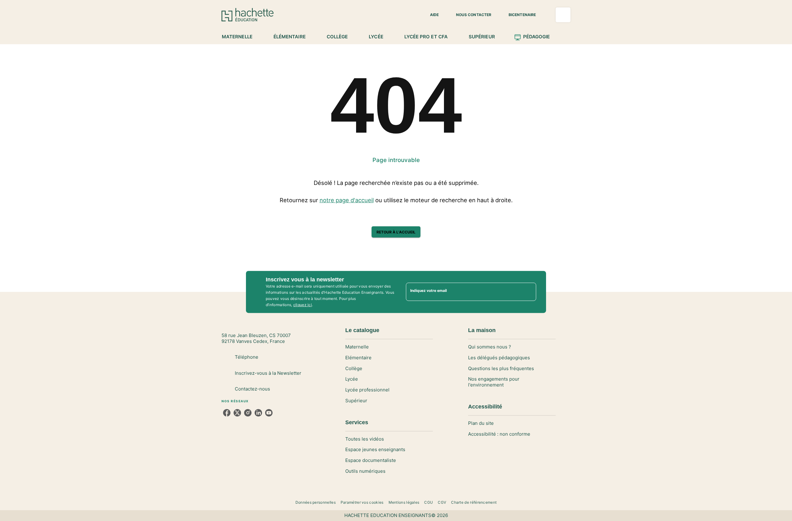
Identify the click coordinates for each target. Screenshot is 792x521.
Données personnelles (315, 502)
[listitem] (227, 413)
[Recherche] (563, 14)
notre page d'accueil (347, 200)
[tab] (240, 36)
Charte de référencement (474, 502)
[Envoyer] (528, 291)
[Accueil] (247, 14)
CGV (442, 502)
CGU (428, 502)
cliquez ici (302, 304)
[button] (430, 14)
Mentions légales (404, 502)
